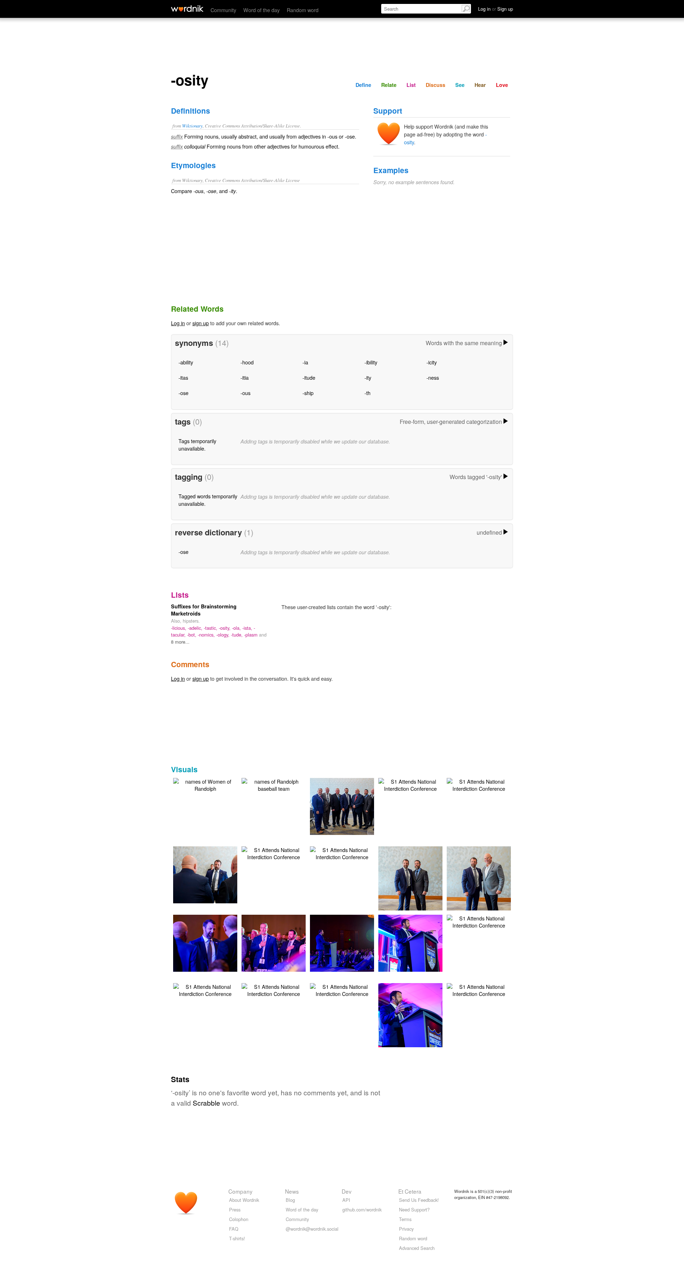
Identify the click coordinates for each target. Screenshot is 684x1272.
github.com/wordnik (362, 1209)
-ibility (370, 362)
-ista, (248, 627)
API (346, 1199)
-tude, (237, 634)
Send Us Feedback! (419, 1199)
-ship (308, 392)
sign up (200, 323)
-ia (305, 362)
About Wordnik (244, 1199)
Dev (347, 1191)
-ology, (223, 634)
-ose (183, 392)
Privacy (406, 1228)
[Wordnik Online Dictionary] (187, 8)
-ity (367, 377)
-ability (185, 362)
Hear (480, 84)
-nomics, (207, 634)
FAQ (233, 1228)
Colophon (238, 1219)
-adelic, (196, 627)
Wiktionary (192, 126)
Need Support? (414, 1209)
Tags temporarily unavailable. (197, 444)
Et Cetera (409, 1191)
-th (367, 392)
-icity (431, 362)
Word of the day (261, 10)
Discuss (435, 84)
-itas (183, 377)
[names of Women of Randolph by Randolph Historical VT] (205, 784)
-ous (245, 392)
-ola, (237, 627)
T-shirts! (237, 1238)
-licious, (179, 627)
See (460, 84)
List (411, 84)
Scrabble (206, 1102)
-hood (247, 362)
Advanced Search (417, 1248)
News (292, 1191)
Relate (389, 84)
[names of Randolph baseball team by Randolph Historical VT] (274, 784)
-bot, (192, 634)
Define (363, 84)
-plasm (251, 634)
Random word (302, 10)
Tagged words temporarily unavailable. (207, 499)
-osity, (225, 627)
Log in (178, 323)
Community (223, 10)
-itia (244, 377)
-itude (308, 377)
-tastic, (211, 627)
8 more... (180, 641)
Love (502, 84)
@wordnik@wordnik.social (312, 1228)
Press (234, 1209)
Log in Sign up (495, 8)
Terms (405, 1219)
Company (240, 1191)
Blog (290, 1199)
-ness (432, 377)
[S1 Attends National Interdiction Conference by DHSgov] (352, 805)
